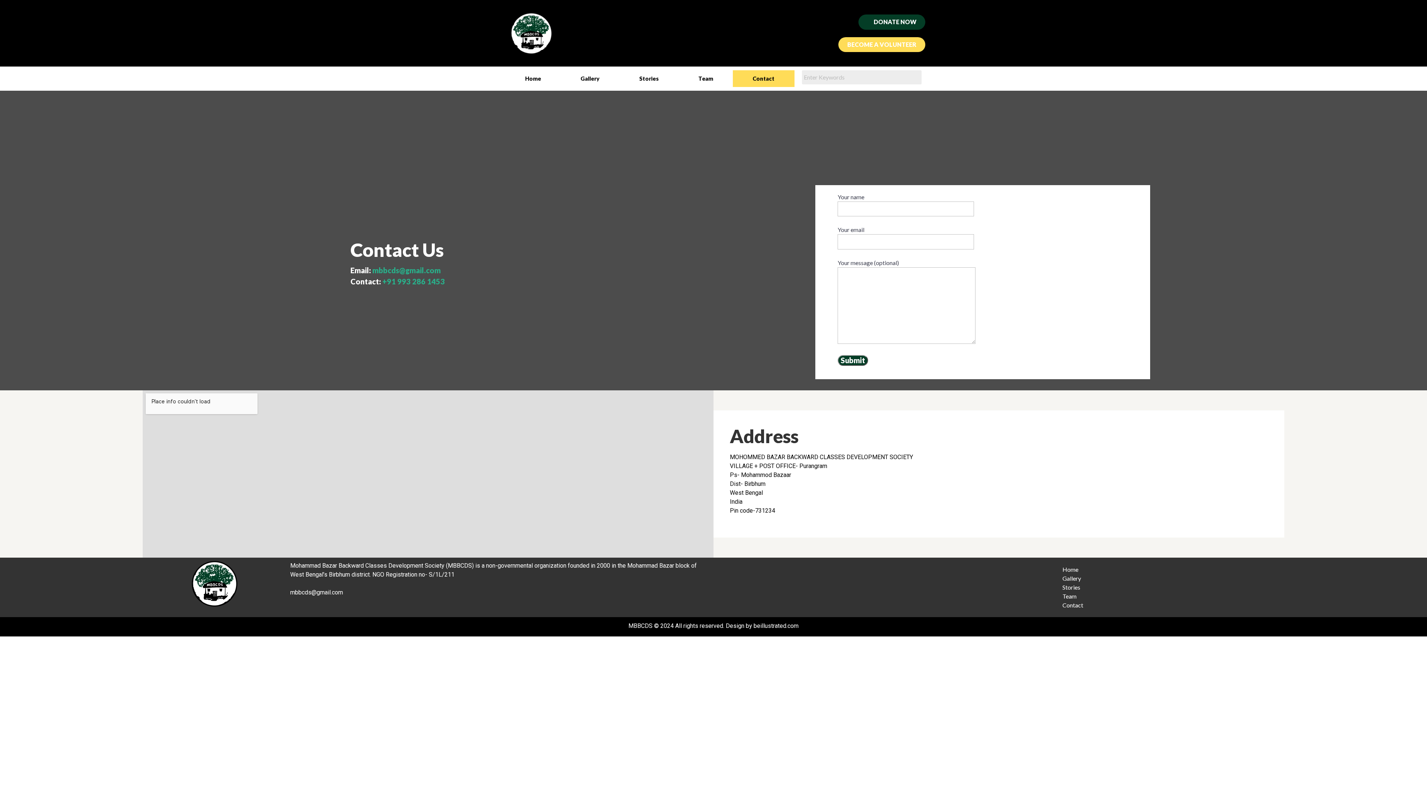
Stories (649, 78)
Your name (851, 196)
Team (705, 78)
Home (533, 78)
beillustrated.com (776, 625)
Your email (851, 229)
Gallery (589, 78)
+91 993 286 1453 (413, 281)
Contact (763, 78)
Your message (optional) (868, 262)
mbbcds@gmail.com (406, 270)
